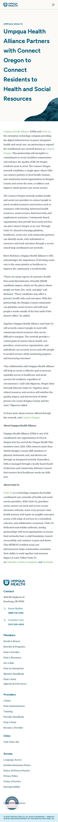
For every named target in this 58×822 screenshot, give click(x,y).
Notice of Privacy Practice (17, 770)
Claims (7, 700)
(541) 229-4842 (16, 624)
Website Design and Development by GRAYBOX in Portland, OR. (29, 818)
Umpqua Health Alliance (17, 131)
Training (8, 711)
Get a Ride (9, 663)
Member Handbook (14, 673)
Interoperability (12, 786)
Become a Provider (13, 727)
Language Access (13, 759)
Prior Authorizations (14, 706)
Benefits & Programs (14, 646)
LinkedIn (11, 562)
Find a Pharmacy (12, 657)
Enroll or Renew (12, 641)
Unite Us (46, 131)
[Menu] (53, 5)
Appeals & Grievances (15, 683)
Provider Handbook (14, 716)
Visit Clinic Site (11, 741)
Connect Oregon (30, 417)
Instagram (31, 562)
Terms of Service (12, 781)
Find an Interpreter (14, 668)
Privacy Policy (11, 775)
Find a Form (10, 679)
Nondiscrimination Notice (17, 765)
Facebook (48, 562)
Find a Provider (12, 652)
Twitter (21, 562)
